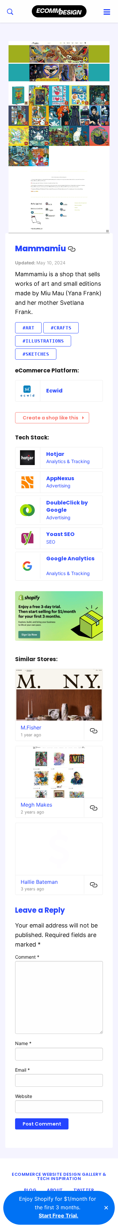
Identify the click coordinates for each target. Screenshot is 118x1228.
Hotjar (55, 454)
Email (22, 1070)
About (55, 1190)
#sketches (36, 354)
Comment (27, 957)
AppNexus (60, 478)
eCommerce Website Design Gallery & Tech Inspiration (59, 1176)
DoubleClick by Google (67, 506)
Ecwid (54, 390)
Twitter (83, 1190)
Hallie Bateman (39, 882)
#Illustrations (43, 341)
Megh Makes (36, 804)
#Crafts (61, 327)
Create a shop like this (50, 417)
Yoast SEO (60, 534)
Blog (30, 1190)
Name (23, 1043)
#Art (28, 327)
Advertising (58, 485)
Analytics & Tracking (68, 461)
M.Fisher (31, 727)
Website (23, 1096)
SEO (50, 542)
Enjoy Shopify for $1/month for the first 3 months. (57, 1207)
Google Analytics (70, 558)
